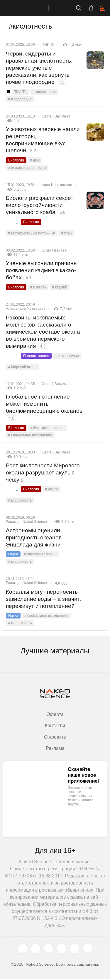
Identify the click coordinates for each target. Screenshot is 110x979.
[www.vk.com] (36, 949)
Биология (16, 160)
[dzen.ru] (62, 949)
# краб (66, 233)
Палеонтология (36, 356)
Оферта (55, 714)
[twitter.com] (23, 949)
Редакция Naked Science (26, 522)
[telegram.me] (74, 949)
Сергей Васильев (56, 116)
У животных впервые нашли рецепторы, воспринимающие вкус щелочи (43, 140)
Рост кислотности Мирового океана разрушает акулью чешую (43, 472)
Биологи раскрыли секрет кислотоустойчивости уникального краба (39, 205)
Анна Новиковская (57, 185)
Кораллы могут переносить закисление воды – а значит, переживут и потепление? (43, 599)
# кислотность (44, 92)
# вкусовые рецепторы (27, 168)
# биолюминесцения (47, 428)
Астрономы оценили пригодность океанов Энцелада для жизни (34, 537)
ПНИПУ (48, 45)
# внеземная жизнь (40, 554)
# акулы (51, 489)
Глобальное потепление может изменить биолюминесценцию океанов (44, 407)
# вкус (35, 160)
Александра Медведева (25, 308)
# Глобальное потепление (30, 435)
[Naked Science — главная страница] (30, 8)
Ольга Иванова (54, 250)
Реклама (55, 748)
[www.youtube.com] (49, 949)
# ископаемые (67, 356)
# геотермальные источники (31, 233)
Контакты (55, 725)
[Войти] (102, 8)
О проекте (55, 737)
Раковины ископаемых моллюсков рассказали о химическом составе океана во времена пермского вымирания (43, 331)
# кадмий (59, 287)
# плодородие (20, 99)
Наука (13, 554)
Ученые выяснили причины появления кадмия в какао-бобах (42, 270)
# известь (38, 287)
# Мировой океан (22, 367)
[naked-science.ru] (87, 949)
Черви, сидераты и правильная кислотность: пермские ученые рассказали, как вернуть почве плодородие (39, 67)
